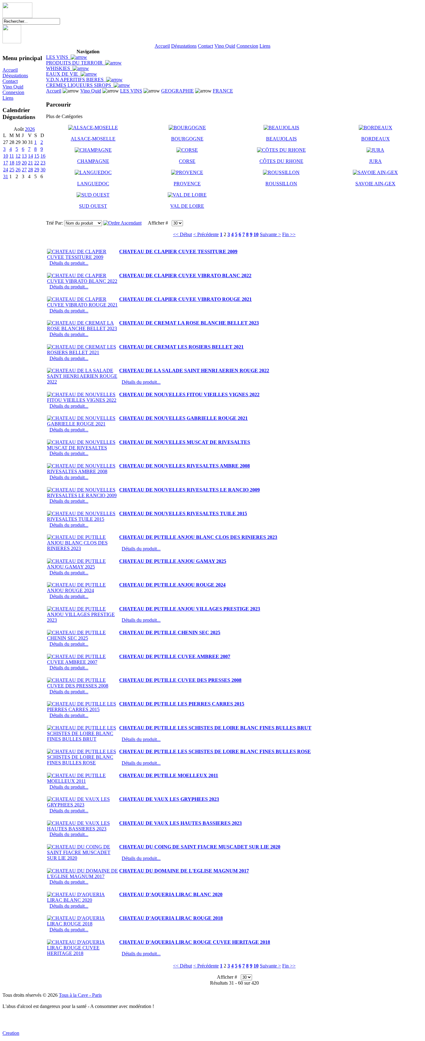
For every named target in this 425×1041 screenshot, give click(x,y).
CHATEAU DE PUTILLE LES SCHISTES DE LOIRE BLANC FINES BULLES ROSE (215, 751)
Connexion (247, 46)
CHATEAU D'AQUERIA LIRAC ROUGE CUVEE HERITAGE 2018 (194, 942)
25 (11, 169)
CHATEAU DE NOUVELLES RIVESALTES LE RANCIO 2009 (189, 489)
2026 (30, 129)
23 (42, 162)
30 (42, 169)
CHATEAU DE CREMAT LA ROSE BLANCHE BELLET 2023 (189, 323)
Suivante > (270, 234)
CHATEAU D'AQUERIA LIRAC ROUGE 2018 (171, 918)
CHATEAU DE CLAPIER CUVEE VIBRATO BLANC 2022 (185, 275)
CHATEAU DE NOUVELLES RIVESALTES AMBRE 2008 (184, 465)
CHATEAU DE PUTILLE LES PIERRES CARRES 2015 (181, 703)
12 (18, 156)
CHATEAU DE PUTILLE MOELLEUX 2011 (168, 775)
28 (30, 169)
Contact (205, 46)
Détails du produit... (68, 263)
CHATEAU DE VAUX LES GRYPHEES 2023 (169, 799)
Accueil (162, 46)
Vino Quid (224, 46)
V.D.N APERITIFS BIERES (76, 79)
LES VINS (58, 57)
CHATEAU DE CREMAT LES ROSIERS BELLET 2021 (181, 346)
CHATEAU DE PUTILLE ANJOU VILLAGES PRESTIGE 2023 (189, 608)
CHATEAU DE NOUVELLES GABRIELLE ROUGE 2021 (183, 418)
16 (42, 156)
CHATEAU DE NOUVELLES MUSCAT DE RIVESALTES (184, 442)
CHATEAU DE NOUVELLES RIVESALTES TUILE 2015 (183, 513)
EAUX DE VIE (63, 74)
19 (18, 162)
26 (18, 169)
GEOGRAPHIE (177, 90)
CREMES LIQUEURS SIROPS (80, 85)
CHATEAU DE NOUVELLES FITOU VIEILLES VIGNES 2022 (189, 394)
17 (5, 162)
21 (30, 162)
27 (24, 169)
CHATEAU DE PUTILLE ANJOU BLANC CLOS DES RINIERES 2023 (198, 537)
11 (11, 156)
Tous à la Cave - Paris (80, 995)
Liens (264, 46)
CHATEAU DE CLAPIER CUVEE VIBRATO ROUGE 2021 (185, 299)
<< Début (182, 234)
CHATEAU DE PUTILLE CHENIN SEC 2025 (169, 632)
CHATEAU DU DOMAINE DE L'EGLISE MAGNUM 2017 (184, 870)
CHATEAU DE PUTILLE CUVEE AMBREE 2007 (174, 656)
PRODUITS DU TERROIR (75, 62)
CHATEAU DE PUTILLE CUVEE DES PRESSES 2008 (180, 680)
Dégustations (184, 46)
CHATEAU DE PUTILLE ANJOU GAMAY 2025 (172, 561)
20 (24, 162)
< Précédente (206, 234)
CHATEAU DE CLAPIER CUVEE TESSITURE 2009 (178, 251)
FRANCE (223, 90)
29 (36, 169)
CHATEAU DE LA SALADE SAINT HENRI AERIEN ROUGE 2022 (194, 370)
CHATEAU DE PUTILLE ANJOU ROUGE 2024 (172, 584)
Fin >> (289, 234)
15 (36, 156)
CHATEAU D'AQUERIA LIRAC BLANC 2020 (170, 894)
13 (24, 156)
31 (5, 176)
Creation (10, 1033)
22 (36, 162)
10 (5, 156)
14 (30, 156)
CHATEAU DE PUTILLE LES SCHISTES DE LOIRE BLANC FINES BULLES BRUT (215, 727)
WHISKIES (59, 68)
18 (11, 162)
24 (5, 169)
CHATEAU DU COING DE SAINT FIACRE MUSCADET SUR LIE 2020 (199, 846)
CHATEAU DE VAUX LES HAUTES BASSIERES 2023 (180, 823)
